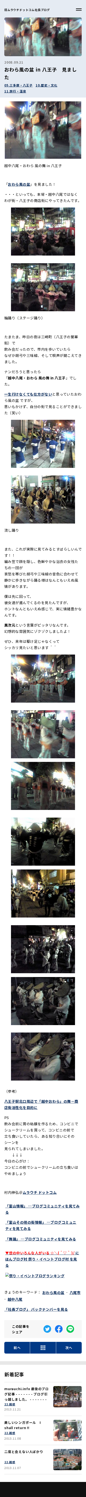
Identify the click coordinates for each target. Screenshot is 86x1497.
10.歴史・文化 (46, 85)
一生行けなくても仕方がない (28, 394)
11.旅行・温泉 (15, 91)
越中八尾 (15, 1299)
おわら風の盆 (53, 1292)
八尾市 (75, 1292)
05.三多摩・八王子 (18, 85)
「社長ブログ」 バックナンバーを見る (36, 1309)
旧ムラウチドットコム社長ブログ (27, 10)
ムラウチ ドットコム (40, 1192)
